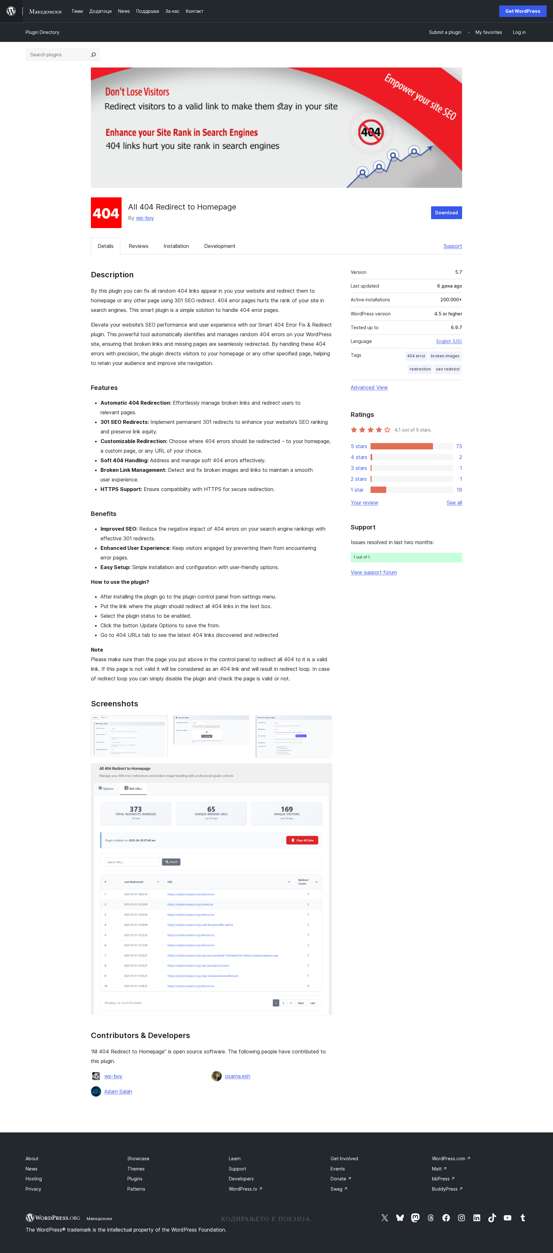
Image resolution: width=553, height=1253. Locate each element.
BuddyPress (447, 1189)
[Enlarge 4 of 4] (323, 772)
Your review (364, 502)
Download (446, 212)
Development (220, 246)
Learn (235, 1158)
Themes (136, 1168)
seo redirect (448, 369)
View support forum (374, 572)
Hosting (34, 1178)
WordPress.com (451, 1158)
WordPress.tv (246, 1189)
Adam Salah (118, 1091)
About (32, 1158)
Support (453, 246)
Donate (341, 1178)
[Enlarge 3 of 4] (323, 723)
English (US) (449, 341)
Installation (176, 246)
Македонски (99, 1218)
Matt (439, 1168)
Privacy (33, 1189)
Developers (241, 1178)
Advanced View (369, 387)
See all (454, 502)
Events (338, 1168)
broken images (445, 355)
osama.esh (237, 1076)
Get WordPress (523, 11)
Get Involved (344, 1158)
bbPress (443, 1178)
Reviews (138, 246)
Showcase (138, 1158)
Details (106, 246)
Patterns (136, 1189)
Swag (339, 1189)
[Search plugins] (93, 54)
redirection (420, 369)
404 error (416, 355)
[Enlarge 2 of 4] (241, 723)
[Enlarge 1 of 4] (159, 723)
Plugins (134, 1178)
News (31, 1168)
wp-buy (145, 218)
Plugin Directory (43, 32)
